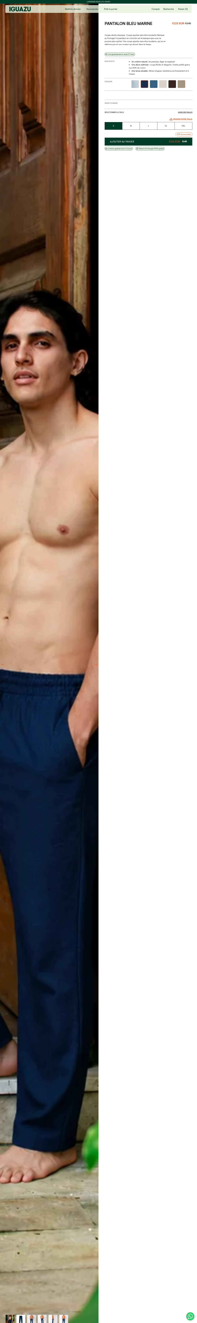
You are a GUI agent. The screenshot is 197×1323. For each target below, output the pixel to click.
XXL (183, 126)
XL (166, 126)
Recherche (168, 9)
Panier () (183, 9)
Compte (156, 9)
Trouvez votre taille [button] (182, 119)
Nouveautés (92, 9)
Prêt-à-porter (110, 9)
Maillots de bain (73, 9)
